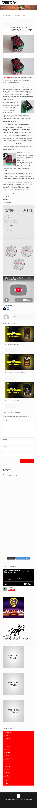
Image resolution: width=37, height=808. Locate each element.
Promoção (8, 769)
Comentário (6, 420)
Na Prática (8, 761)
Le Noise (8, 755)
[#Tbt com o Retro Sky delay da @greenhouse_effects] (18, 480)
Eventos (8, 744)
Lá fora (7, 749)
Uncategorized (9, 778)
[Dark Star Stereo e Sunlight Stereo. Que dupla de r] (18, 486)
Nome (5, 439)
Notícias (8, 763)
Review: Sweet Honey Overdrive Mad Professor (15, 372)
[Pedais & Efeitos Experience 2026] (18, 550)
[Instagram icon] (20, 802)
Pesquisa (8, 766)
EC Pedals (7, 77)
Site (4, 453)
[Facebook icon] (16, 802)
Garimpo (8, 746)
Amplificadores (9, 732)
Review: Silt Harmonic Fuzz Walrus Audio (13, 400)
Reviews (8, 772)
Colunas (8, 738)
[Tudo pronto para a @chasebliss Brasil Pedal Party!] (18, 535)
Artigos (7, 735)
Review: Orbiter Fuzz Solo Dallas (11, 344)
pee (15, 316)
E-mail (5, 446)
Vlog (7, 783)
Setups (7, 775)
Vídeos (7, 780)
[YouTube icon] (18, 802)
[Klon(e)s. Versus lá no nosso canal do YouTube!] (18, 483)
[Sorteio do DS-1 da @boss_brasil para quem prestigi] (18, 553)
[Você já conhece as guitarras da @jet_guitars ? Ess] (18, 544)
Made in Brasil (9, 758)
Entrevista (8, 741)
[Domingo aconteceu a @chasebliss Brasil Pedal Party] (18, 511)
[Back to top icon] (18, 796)
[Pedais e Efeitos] (8, 2)
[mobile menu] (34, 2)
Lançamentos (9, 752)
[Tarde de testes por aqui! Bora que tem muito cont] (18, 490)
